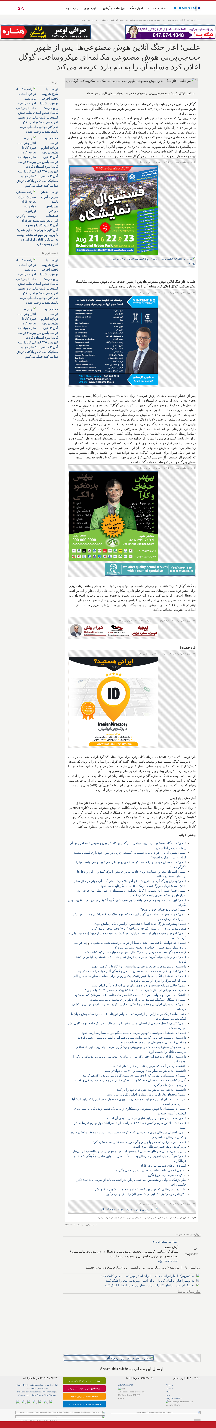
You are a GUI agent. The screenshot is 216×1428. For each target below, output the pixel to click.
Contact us (170, 1388)
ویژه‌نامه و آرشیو (114, 8)
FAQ (168, 1392)
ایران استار (53, 1385)
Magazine (21, 1395)
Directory (52, 1395)
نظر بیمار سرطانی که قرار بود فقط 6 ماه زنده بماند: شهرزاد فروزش (140, 1189)
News (43, 1392)
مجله (41, 1385)
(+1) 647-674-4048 (125, 1385)
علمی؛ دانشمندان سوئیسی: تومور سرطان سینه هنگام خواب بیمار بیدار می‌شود (134, 1032)
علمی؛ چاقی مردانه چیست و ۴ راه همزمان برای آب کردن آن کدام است (139, 985)
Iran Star (20, 1392)
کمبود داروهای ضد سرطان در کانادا (163, 1165)
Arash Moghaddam (165, 1242)
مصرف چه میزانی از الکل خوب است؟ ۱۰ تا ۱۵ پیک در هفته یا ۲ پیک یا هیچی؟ (135, 990)
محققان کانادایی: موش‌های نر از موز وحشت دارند (153, 1042)
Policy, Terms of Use (173, 1398)
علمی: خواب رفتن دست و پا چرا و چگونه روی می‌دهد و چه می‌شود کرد (139, 1142)
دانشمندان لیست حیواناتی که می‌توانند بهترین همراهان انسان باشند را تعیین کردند (132, 1037)
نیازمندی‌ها (72, 8)
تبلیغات (33, 1388)
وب (37, 1385)
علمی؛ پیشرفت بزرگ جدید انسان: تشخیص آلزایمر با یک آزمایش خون (140, 923)
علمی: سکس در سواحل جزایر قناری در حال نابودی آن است (146, 1118)
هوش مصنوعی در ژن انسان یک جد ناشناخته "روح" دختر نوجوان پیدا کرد (139, 928)
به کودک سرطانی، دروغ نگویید (166, 1175)
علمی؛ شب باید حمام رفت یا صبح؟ (163, 909)
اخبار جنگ (136, 8)
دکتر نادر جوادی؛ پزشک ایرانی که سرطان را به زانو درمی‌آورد (145, 1194)
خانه (199, 20)
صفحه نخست (157, 8)
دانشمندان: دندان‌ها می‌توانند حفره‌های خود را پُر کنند (151, 1089)
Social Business (37, 1395)
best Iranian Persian (33, 1392)
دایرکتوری (90, 8)
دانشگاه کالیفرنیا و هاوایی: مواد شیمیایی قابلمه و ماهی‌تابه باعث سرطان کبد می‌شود (130, 995)
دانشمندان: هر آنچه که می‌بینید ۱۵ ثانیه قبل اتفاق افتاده (149, 1066)
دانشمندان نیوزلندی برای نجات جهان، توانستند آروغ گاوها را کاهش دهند (139, 966)
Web (46, 1395)
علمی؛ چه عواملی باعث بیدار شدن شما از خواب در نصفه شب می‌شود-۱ (138, 942)
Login (168, 1395)
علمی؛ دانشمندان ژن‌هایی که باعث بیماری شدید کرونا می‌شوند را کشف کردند (134, 1075)
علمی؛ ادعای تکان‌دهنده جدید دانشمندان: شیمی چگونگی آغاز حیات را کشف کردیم (132, 971)
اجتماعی (40, 1388)
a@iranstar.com (168, 1261)
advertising (50, 1392)
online (28, 1395)
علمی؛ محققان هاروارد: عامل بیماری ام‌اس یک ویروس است (146, 1094)
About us (169, 1385)
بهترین (46, 1385)
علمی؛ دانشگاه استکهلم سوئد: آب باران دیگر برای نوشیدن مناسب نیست (138, 999)
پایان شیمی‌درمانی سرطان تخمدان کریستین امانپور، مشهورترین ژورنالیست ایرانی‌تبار (129, 1151)
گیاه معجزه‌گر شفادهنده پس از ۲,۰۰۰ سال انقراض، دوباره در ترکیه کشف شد (135, 952)
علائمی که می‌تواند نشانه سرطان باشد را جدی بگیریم (151, 1170)
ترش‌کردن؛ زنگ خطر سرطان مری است (159, 1146)
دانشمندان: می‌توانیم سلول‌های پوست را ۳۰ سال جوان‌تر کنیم (145, 1070)
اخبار (46, 1388)
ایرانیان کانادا (22, 1385)
